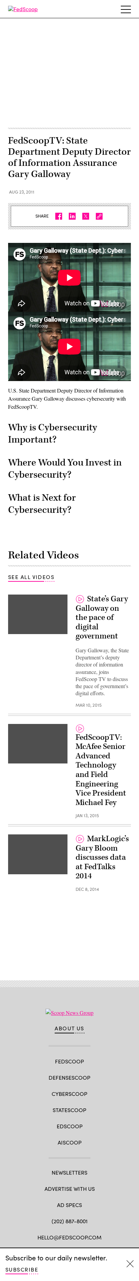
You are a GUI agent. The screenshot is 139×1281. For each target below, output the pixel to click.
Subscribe (21, 1269)
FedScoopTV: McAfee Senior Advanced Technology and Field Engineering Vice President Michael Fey (101, 770)
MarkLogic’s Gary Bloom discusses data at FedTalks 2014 (102, 857)
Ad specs (69, 1204)
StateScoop (69, 1109)
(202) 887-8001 (70, 1221)
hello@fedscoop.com (69, 1237)
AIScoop (70, 1142)
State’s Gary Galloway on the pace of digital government (102, 617)
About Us (69, 1028)
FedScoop (69, 1061)
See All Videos (31, 576)
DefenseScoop (69, 1077)
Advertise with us (70, 1188)
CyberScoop (69, 1093)
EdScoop (70, 1126)
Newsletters (69, 1172)
